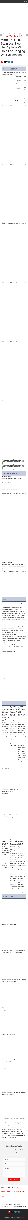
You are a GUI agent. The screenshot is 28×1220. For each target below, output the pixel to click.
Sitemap (22, 1217)
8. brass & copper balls (20, 1118)
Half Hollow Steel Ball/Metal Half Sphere (20, 1205)
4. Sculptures (17, 1005)
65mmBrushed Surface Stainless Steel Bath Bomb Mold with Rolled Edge (7, 1205)
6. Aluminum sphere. (19, 1059)
